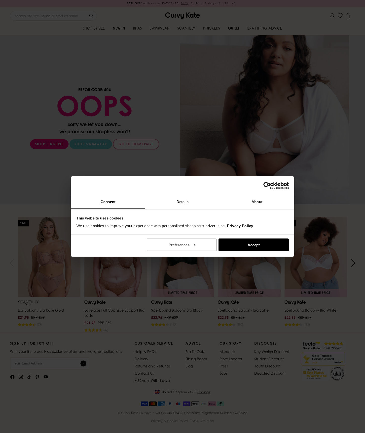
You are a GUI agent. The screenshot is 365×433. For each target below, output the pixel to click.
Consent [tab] (108, 202)
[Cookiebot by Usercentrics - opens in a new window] (267, 185)
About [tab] (257, 202)
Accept (254, 245)
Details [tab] (183, 202)
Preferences (179, 245)
